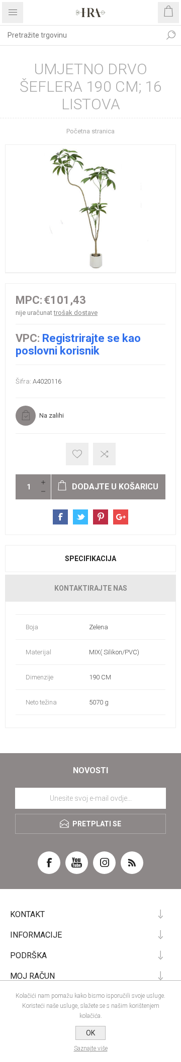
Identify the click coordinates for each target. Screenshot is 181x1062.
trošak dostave (76, 312)
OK (90, 1033)
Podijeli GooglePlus (120, 516)
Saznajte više (91, 1048)
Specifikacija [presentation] (90, 559)
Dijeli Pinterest (100, 516)
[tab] (90, 558)
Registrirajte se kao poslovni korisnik (78, 344)
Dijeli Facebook (60, 516)
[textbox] (80, 35)
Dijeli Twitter (80, 516)
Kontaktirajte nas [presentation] (90, 588)
